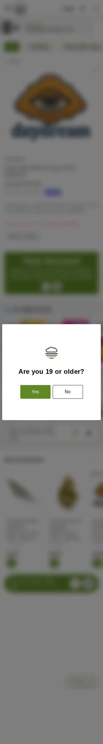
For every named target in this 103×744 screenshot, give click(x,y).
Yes (35, 391)
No (68, 391)
